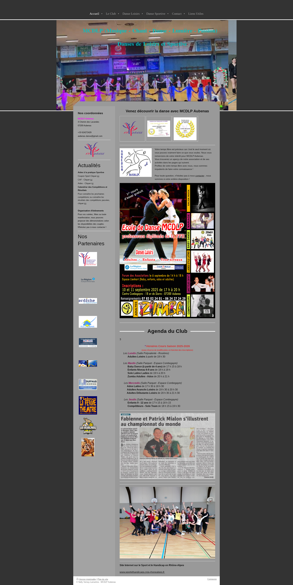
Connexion (212, 579)
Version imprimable (87, 579)
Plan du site (103, 579)
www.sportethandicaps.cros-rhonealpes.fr (142, 572)
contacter (199, 175)
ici (98, 176)
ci (92, 183)
